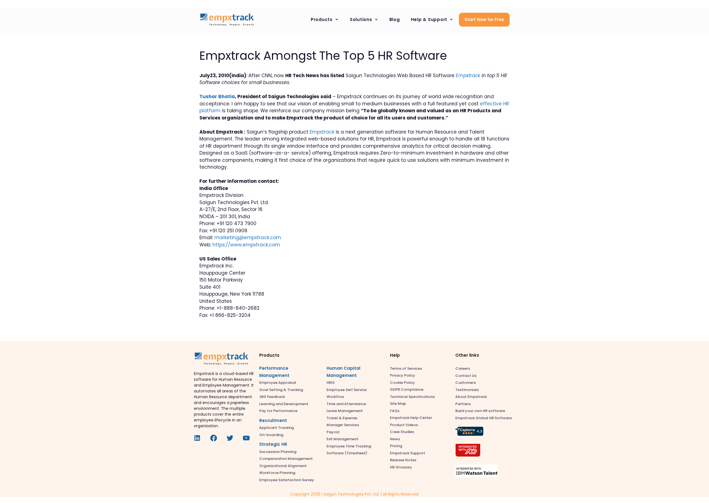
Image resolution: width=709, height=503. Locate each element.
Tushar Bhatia (217, 96)
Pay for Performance (278, 410)
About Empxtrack (471, 396)
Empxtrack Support (407, 453)
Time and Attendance (346, 403)
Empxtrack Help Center (411, 417)
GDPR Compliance (406, 389)
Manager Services (343, 425)
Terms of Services (406, 368)
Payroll (333, 432)
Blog (394, 19)
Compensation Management (286, 458)
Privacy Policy (402, 375)
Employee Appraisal (277, 382)
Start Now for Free (484, 19)
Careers (462, 368)
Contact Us (465, 375)
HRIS (331, 382)
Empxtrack (322, 132)
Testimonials (467, 389)
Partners (463, 403)
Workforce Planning (277, 472)
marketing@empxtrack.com (247, 237)
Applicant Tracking (276, 427)
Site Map (398, 403)
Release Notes (403, 460)
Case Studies (402, 431)
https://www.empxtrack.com (246, 244)
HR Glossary (401, 467)
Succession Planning (277, 451)
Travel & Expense (342, 418)
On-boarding (271, 434)
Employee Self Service (347, 389)
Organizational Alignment (283, 465)
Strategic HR (273, 444)
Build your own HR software (480, 410)
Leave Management (345, 410)
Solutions (361, 19)
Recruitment (273, 420)
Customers (465, 382)
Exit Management (342, 439)
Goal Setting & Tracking (281, 389)
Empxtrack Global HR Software (483, 418)
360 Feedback (272, 396)
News (395, 439)
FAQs (394, 410)
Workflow (335, 396)
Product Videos (404, 425)
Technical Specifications (412, 396)
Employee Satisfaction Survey (286, 480)
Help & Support (429, 19)
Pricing (396, 446)
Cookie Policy (402, 382)
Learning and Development (283, 403)
